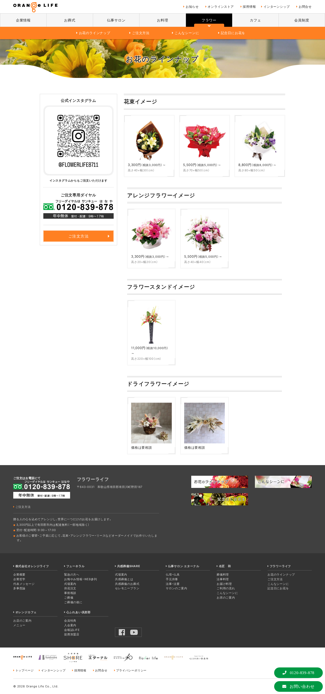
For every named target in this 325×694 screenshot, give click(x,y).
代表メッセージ (24, 584)
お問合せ (305, 6)
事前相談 (70, 593)
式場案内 (70, 584)
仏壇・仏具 (173, 574)
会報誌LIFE (72, 630)
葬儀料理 (223, 574)
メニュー (19, 625)
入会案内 (70, 625)
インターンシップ (277, 6)
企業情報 (23, 20)
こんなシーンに (187, 33)
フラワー (209, 20)
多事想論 (19, 588)
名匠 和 (225, 566)
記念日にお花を (233, 33)
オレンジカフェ (26, 612)
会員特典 (70, 620)
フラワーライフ (280, 566)
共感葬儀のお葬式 (127, 584)
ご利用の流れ (226, 588)
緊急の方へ (71, 574)
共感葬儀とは (124, 579)
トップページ (24, 670)
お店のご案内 (22, 620)
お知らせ (192, 6)
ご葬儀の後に (73, 602)
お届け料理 (224, 584)
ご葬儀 (68, 597)
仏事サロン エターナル (183, 566)
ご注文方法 (140, 33)
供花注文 (70, 588)
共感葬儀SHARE (128, 566)
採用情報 (249, 6)
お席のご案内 (226, 597)
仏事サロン (116, 20)
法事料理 (223, 579)
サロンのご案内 (176, 588)
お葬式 (69, 20)
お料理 (162, 20)
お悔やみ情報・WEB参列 (80, 579)
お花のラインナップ (94, 33)
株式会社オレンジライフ (32, 566)
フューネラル (75, 566)
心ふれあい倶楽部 (78, 612)
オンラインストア (221, 6)
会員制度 (301, 20)
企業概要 (19, 574)
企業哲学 (19, 579)
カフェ (255, 20)
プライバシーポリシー (131, 670)
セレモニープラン (127, 588)
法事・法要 (173, 584)
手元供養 (172, 579)
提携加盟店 (71, 634)
